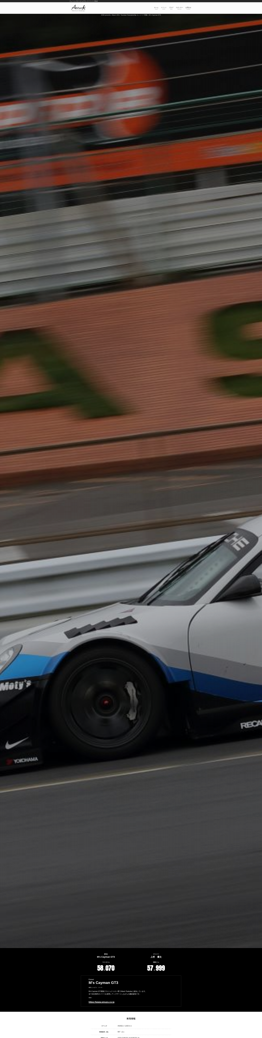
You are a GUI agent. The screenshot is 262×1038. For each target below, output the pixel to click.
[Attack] (78, 8)
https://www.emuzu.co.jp (101, 1002)
